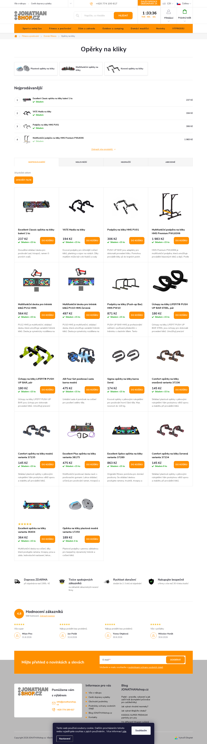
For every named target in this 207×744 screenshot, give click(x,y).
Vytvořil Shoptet (186, 737)
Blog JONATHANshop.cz (100, 712)
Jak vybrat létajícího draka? (133, 710)
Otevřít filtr (23, 180)
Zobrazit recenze (47, 616)
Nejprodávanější (36, 162)
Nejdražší (126, 162)
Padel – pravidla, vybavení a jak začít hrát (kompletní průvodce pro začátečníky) (135, 699)
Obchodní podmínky (98, 701)
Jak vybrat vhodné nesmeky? (134, 706)
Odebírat (175, 659)
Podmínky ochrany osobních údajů (102, 707)
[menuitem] (32, 28)
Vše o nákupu (20, 3)
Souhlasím (141, 730)
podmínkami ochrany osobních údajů (145, 667)
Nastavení (64, 738)
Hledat (123, 15)
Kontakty (93, 717)
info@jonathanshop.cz (66, 703)
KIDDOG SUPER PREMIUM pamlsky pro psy (134, 716)
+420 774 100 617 (65, 709)
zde (124, 731)
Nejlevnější (81, 162)
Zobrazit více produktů (102, 149)
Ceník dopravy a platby (41, 3)
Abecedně (170, 162)
